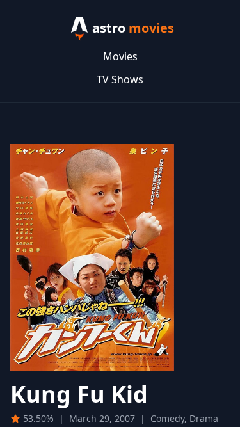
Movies (120, 56)
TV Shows (120, 79)
